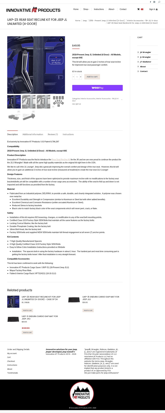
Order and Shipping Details (18, 349)
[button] (61, 39)
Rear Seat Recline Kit (61, 160)
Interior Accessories (88, 98)
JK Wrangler (145, 52)
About (143, 66)
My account (12, 353)
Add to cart (92, 76)
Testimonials (12, 373)
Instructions (12, 365)
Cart (9, 357)
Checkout (11, 361)
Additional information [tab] (33, 134)
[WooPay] (97, 88)
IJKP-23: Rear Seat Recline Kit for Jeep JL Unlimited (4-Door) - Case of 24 (41, 298)
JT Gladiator (145, 62)
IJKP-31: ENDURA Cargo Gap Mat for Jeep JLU (100, 298)
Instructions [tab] (68, 134)
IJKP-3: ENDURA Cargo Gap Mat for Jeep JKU (40, 317)
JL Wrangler (145, 57)
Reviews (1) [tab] (53, 134)
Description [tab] (12, 134)
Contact (144, 71)
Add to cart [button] (27, 310)
